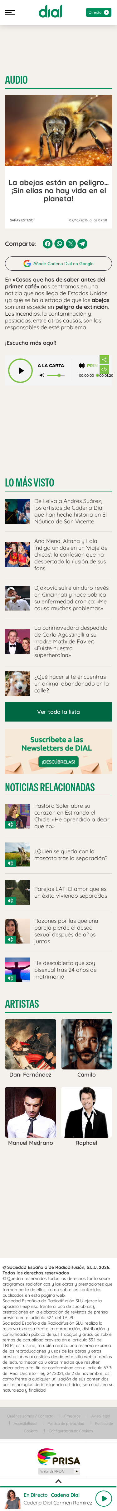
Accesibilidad (25, 1423)
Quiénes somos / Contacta (30, 1416)
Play (103, 1498)
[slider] (58, 1486)
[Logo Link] (50, 11)
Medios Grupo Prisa (59, 1471)
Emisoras (72, 1416)
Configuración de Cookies (71, 1431)
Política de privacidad (65, 1423)
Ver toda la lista (58, 711)
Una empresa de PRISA (58, 1456)
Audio (16, 80)
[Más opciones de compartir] (104, 359)
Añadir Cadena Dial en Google (63, 263)
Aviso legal (100, 1416)
